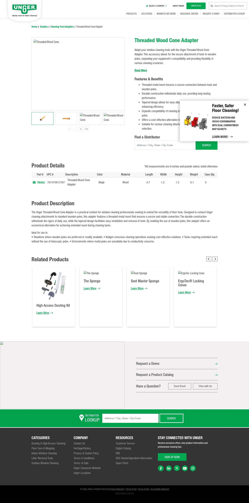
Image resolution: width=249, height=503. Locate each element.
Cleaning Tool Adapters (62, 26)
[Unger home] (24, 11)
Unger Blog (196, 6)
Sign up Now (172, 457)
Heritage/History (82, 448)
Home (34, 26)
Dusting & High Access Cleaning (48, 443)
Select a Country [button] (156, 6)
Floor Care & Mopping (43, 448)
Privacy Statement (117, 489)
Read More (141, 70)
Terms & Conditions (84, 458)
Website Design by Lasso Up (124, 493)
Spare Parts (122, 463)
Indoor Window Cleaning (44, 453)
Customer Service (125, 443)
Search (206, 145)
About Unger (178, 6)
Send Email (180, 386)
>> (86, 129)
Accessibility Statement (160, 489)
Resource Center (189, 13)
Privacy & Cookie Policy (86, 453)
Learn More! (220, 137)
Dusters (44, 26)
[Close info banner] (245, 104)
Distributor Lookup (234, 13)
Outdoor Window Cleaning (45, 463)
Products (131, 13)
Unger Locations (82, 473)
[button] (34, 182)
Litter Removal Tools (42, 458)
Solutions (146, 13)
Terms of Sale (81, 463)
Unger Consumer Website (87, 468)
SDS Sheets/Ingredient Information (134, 458)
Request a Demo (211, 13)
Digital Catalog (123, 448)
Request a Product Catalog (155, 374)
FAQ (118, 453)
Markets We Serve (166, 13)
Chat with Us (205, 386)
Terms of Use (131, 489)
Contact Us (79, 443)
